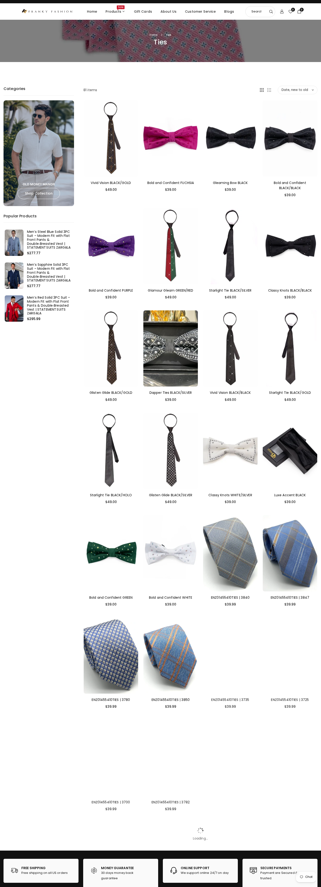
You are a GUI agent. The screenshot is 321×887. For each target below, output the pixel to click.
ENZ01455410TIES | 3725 (290, 699)
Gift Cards (143, 11)
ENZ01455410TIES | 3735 (230, 699)
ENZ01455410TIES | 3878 (290, 802)
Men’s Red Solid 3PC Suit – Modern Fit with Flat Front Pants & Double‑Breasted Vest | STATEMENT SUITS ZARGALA (48, 305)
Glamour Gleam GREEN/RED (170, 290)
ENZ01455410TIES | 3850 (171, 699)
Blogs (229, 11)
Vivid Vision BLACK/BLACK (230, 392)
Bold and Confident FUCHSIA (170, 182)
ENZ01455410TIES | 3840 (230, 597)
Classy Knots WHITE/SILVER (230, 495)
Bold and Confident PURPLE (111, 290)
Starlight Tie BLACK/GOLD (290, 392)
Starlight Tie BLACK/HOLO (111, 495)
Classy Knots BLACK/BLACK (290, 290)
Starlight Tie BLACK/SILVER (230, 290)
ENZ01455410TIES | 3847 (290, 597)
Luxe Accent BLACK (290, 495)
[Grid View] (262, 90)
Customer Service (200, 11)
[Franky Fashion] (47, 11)
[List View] (269, 90)
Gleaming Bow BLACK (230, 182)
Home (92, 11)
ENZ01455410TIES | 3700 (111, 802)
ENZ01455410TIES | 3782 (171, 802)
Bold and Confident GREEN (111, 597)
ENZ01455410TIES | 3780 (111, 699)
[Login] (282, 11)
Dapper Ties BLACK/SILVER (170, 392)
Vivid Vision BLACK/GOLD (111, 182)
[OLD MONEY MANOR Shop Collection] (39, 152)
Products (114, 9)
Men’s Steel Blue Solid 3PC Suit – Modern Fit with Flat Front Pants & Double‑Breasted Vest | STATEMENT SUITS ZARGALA (48, 240)
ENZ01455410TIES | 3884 (230, 802)
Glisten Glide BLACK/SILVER (170, 495)
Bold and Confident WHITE (170, 597)
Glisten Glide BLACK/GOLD (111, 392)
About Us (168, 11)
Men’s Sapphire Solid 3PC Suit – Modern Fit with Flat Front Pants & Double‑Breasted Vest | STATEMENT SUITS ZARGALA (48, 272)
